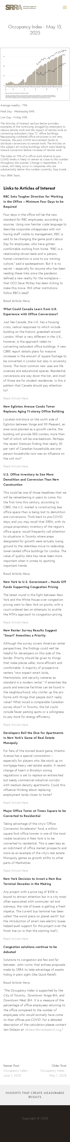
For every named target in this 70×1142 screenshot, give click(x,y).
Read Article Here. (16, 398)
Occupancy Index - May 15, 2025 (35, 30)
